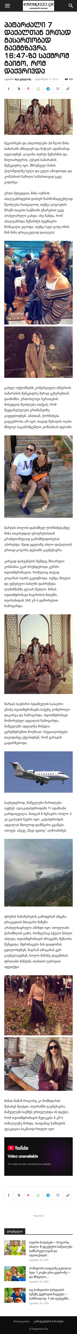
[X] (18, 89)
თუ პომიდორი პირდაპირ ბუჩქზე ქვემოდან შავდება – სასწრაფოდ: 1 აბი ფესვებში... (50, 1294)
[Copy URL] (67, 89)
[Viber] (57, 89)
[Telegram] (48, 89)
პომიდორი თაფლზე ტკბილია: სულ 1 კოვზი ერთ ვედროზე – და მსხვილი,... (50, 1273)
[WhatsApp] (38, 89)
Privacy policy (21, 1321)
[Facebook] (8, 89)
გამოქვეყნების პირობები (49, 1321)
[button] (7, 6)
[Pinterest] (28, 89)
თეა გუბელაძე (23, 79)
